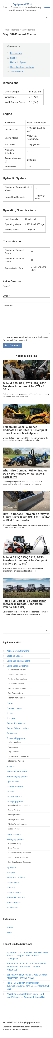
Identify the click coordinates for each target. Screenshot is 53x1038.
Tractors (11, 887)
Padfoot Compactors (17, 679)
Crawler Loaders (15, 708)
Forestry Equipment (16, 738)
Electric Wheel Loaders (18, 728)
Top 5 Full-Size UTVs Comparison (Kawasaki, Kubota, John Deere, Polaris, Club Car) (24, 604)
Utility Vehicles (14, 892)
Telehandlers (13, 882)
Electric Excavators (16, 723)
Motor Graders (14, 834)
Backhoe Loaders (15, 656)
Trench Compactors (16, 698)
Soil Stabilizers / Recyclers (19, 862)
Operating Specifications (22, 67)
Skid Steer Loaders (16, 877)
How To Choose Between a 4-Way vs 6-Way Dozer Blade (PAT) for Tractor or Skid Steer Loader (26, 517)
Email (6, 295)
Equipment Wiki (22, 4)
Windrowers (12, 907)
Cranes (10, 703)
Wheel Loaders (14, 902)
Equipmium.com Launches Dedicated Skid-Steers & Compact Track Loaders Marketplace (25, 430)
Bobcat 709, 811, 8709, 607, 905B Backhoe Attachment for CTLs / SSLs (24, 386)
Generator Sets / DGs (17, 771)
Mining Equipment (15, 801)
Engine (13, 57)
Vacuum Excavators (16, 897)
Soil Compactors (15, 693)
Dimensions (16, 53)
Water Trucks (14, 829)
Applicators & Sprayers (18, 651)
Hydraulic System (18, 62)
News (9, 932)
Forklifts (11, 766)
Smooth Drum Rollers (17, 688)
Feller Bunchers (14, 742)
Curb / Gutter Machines (18, 857)
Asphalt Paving (14, 843)
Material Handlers (15, 786)
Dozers (10, 713)
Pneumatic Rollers (16, 683)
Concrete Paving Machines (19, 853)
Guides (10, 927)
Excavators (12, 733)
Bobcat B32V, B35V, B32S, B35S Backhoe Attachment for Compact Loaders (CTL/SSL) (25, 560)
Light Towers (13, 781)
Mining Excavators (16, 819)
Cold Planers (13, 848)
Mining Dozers (14, 814)
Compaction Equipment (18, 666)
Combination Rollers (17, 670)
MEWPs (10, 791)
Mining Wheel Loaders (17, 824)
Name (6, 286)
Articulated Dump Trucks (19, 805)
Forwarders (13, 747)
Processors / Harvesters (18, 756)
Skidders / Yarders (16, 761)
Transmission (16, 71)
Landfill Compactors (17, 674)
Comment (8, 305)
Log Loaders (13, 751)
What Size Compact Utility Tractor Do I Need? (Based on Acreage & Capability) (25, 473)
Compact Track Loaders (18, 661)
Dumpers (11, 718)
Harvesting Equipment (17, 776)
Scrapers (11, 872)
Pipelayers (11, 867)
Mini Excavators (14, 796)
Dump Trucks (14, 810)
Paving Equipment (15, 839)
